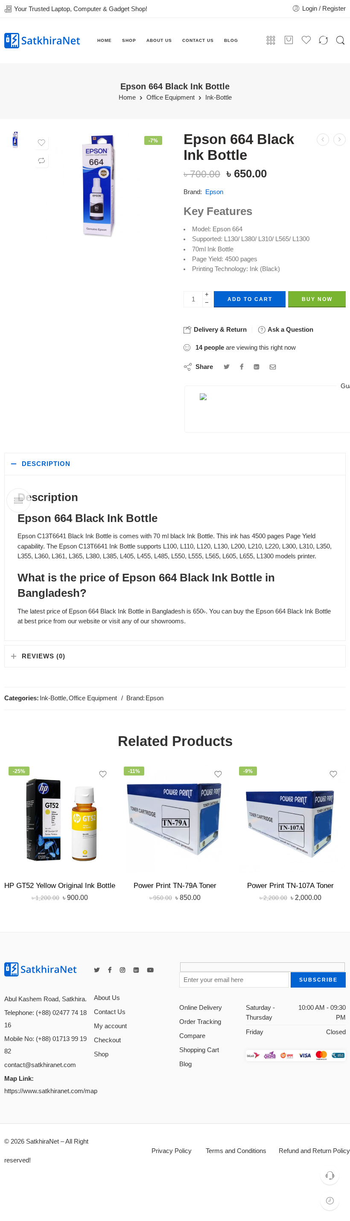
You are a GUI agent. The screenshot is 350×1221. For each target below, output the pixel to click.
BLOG (231, 40)
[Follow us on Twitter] (96, 970)
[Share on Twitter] (226, 366)
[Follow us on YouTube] (150, 970)
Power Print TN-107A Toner (290, 886)
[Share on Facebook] (241, 366)
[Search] (340, 41)
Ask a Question (289, 329)
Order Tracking (200, 1021)
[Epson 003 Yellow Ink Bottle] (323, 139)
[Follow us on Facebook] (109, 970)
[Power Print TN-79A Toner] (175, 817)
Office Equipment (170, 97)
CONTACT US (198, 40)
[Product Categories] (270, 40)
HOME (104, 40)
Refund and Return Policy (314, 1150)
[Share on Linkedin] (256, 366)
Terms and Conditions (235, 1150)
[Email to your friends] (273, 366)
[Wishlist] (41, 143)
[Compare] (41, 161)
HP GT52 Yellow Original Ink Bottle (59, 886)
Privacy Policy (172, 1150)
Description (46, 463)
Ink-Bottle (218, 97)
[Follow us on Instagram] (122, 970)
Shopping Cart (199, 1050)
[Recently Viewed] (329, 1200)
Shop (101, 1054)
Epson (214, 192)
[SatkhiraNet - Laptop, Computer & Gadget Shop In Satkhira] (42, 40)
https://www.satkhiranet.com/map (50, 1091)
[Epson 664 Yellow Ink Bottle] (339, 139)
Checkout (107, 1040)
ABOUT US (159, 40)
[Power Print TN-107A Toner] (290, 817)
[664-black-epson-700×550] (15, 139)
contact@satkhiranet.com (40, 1065)
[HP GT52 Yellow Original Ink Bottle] (59, 817)
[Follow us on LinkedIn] (136, 970)
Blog (185, 1064)
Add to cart (250, 299)
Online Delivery (200, 1007)
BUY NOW (317, 299)
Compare (192, 1035)
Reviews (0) (43, 656)
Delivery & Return (219, 329)
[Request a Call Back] (329, 1175)
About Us (107, 997)
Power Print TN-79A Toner (175, 886)
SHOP (129, 40)
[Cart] (289, 41)
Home (127, 97)
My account (110, 1026)
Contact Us (109, 1012)
